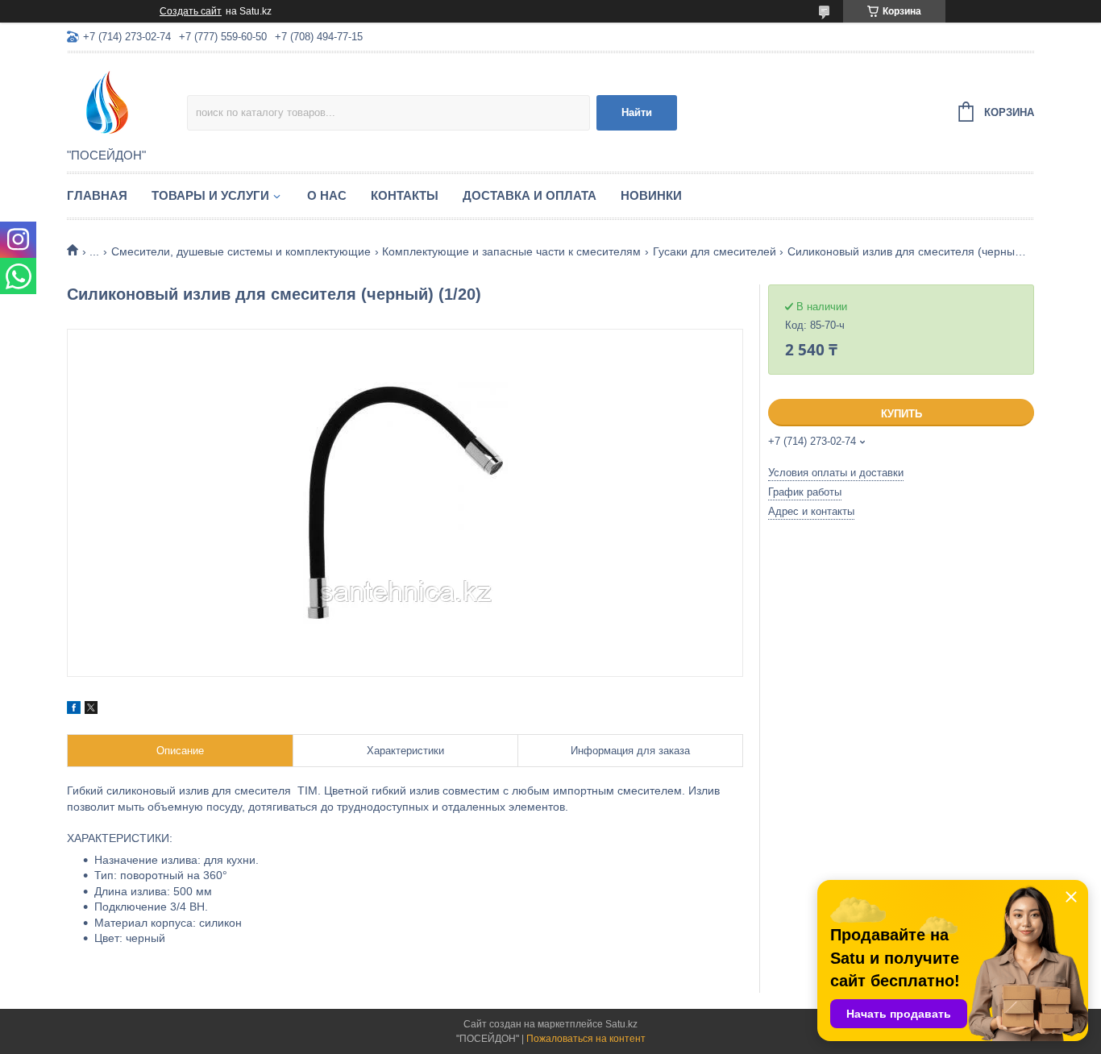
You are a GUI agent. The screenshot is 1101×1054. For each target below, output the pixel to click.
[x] (91, 709)
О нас (327, 195)
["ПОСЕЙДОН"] (127, 101)
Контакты (404, 195)
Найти (636, 112)
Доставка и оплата (529, 195)
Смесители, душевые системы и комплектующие (241, 251)
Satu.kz (621, 1024)
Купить (901, 414)
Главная (97, 195)
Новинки (651, 195)
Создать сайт (191, 11)
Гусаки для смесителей (714, 251)
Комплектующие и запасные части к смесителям (511, 251)
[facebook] (74, 709)
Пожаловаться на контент (586, 1038)
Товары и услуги (210, 195)
